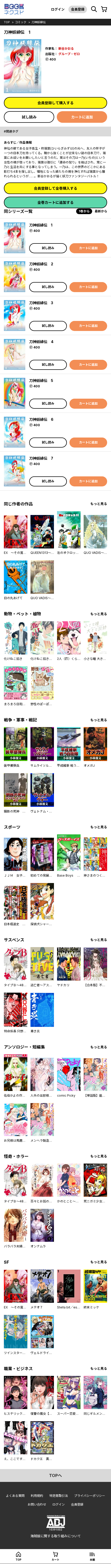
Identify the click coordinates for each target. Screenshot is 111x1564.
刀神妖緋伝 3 (41, 303)
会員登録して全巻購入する (55, 188)
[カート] (104, 9)
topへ (55, 1475)
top (7, 22)
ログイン (58, 9)
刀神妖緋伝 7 (41, 458)
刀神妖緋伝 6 (41, 419)
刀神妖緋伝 (38, 22)
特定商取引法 (58, 1496)
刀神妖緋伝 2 (41, 264)
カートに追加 (82, 117)
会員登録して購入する (55, 103)
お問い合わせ (37, 1504)
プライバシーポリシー (89, 1496)
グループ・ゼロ (69, 54)
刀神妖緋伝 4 (41, 341)
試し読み (29, 117)
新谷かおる (66, 48)
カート (55, 1559)
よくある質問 (15, 1496)
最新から (101, 211)
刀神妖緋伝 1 (40, 225)
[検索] (94, 9)
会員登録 (77, 9)
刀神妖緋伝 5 (41, 380)
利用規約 (37, 1496)
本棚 (92, 1559)
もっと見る (98, 504)
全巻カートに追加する (55, 202)
